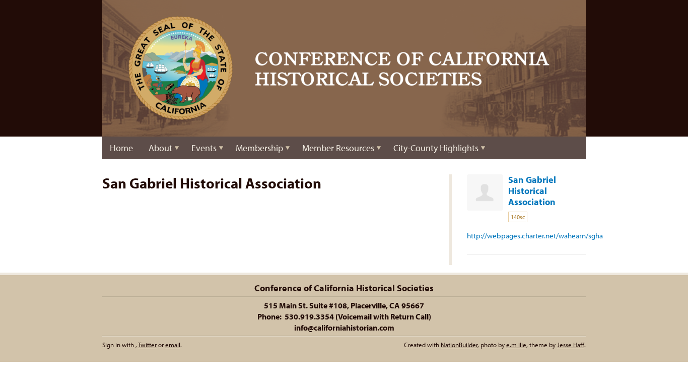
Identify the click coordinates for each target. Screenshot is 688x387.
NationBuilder (459, 345)
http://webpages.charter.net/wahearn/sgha (535, 235)
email (172, 345)
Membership (259, 148)
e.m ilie (516, 345)
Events (204, 148)
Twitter (147, 345)
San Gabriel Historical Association (532, 191)
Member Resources (338, 148)
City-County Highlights (435, 148)
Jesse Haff (570, 345)
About (160, 148)
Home (121, 148)
